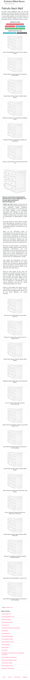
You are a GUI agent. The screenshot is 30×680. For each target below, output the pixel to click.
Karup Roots (4, 650)
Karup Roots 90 (5, 625)
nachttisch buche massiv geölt (15, 31)
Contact (10, 677)
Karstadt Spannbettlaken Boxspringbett (11, 628)
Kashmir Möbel (5, 647)
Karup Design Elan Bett (7, 622)
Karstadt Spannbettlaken (7, 636)
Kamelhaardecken (6, 644)
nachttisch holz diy (20, 26)
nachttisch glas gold (22, 33)
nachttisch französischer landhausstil (15, 24)
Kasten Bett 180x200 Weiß (8, 668)
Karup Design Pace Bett (7, 639)
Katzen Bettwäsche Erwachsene (9, 657)
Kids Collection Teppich (7, 663)
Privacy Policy (17, 677)
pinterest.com (9, 607)
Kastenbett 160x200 (6, 619)
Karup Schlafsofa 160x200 (8, 642)
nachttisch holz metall (15, 22)
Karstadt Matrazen (6, 633)
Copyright (25, 677)
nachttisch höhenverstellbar (9, 33)
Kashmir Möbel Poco (6, 614)
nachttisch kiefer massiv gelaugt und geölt (15, 28)
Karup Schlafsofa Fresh (7, 665)
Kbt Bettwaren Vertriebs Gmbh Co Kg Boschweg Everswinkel (13, 653)
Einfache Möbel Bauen (14, 1)
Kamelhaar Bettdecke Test (8, 616)
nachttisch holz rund (10, 26)
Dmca (4, 677)
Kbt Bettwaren (5, 630)
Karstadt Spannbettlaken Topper (9, 660)
